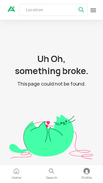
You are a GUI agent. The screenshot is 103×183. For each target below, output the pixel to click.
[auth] (11, 10)
